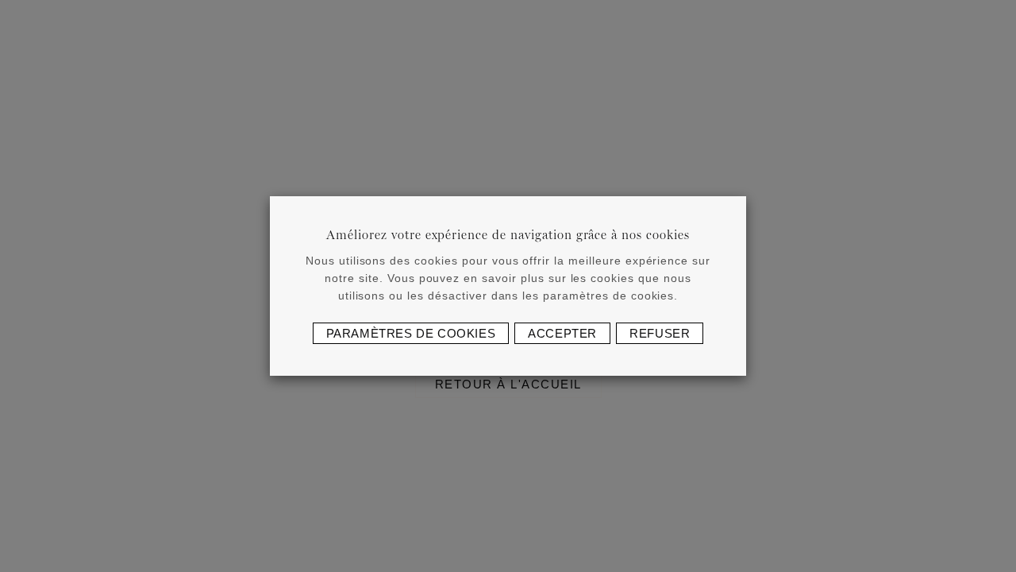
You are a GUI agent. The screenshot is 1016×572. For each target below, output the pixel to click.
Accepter (562, 333)
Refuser (659, 333)
